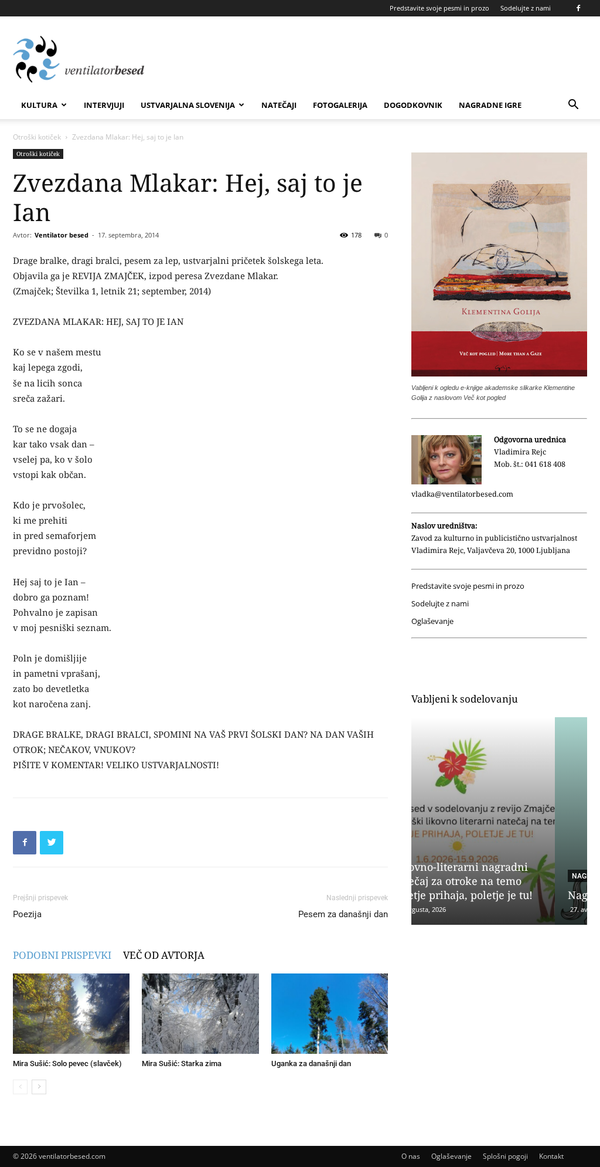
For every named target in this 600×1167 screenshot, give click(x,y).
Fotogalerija (340, 105)
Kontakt (551, 1156)
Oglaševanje (432, 621)
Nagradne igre (490, 105)
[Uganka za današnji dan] (329, 1013)
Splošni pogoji (505, 1156)
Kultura (39, 105)
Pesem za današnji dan (343, 914)
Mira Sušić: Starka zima (181, 1063)
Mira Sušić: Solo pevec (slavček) (67, 1063)
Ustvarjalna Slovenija (188, 105)
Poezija (27, 914)
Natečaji (278, 105)
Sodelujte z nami (525, 8)
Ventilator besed (61, 234)
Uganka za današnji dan (311, 1063)
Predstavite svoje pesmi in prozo (439, 8)
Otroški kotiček (37, 137)
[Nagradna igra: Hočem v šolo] (499, 821)
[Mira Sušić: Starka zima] (200, 1013)
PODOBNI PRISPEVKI (62, 955)
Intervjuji (104, 105)
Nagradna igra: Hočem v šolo (497, 895)
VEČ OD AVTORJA (163, 955)
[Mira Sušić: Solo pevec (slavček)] (71, 1013)
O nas (410, 1156)
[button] (573, 105)
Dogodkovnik (413, 105)
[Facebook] (578, 8)
